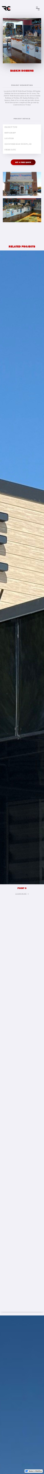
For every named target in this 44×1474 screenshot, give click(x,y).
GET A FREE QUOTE (23, 162)
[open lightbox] (22, 185)
